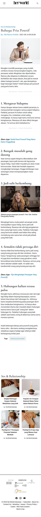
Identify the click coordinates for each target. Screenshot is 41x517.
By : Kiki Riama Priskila (9, 35)
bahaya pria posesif (18, 339)
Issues (23, 504)
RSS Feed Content (23, 507)
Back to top (20, 509)
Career (13, 507)
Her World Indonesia (11, 407)
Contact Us (7, 504)
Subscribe (26, 502)
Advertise (16, 504)
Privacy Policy (32, 504)
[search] (37, 3)
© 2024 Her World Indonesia (12, 502)
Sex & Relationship (8, 27)
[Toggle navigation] (4, 3)
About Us (35, 502)
